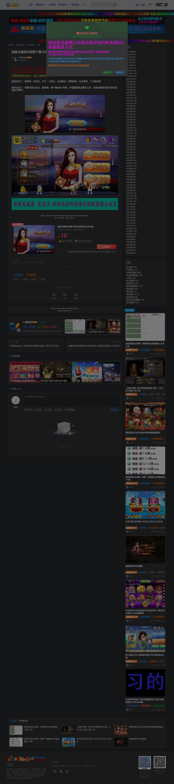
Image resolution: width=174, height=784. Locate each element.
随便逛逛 (107, 72)
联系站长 (120, 72)
